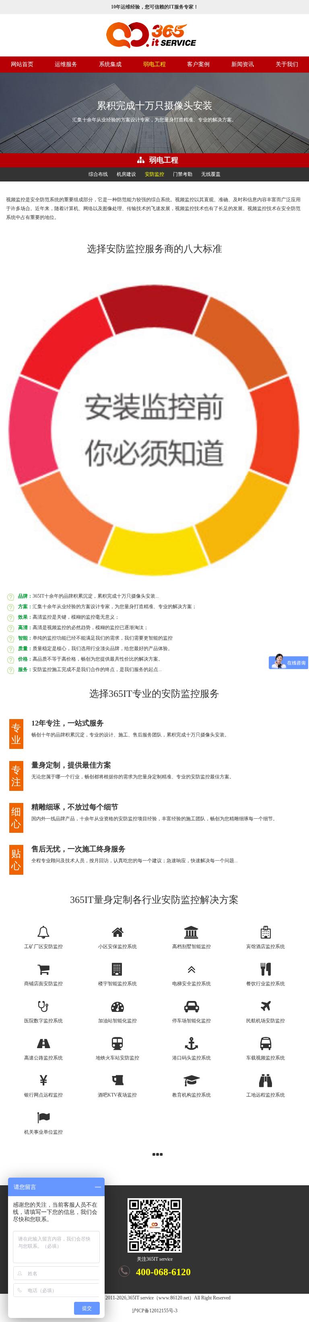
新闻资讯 (242, 64)
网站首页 (22, 64)
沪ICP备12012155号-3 (154, 1311)
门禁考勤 (182, 174)
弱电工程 (154, 64)
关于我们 (287, 64)
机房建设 (126, 174)
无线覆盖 (210, 174)
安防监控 (154, 174)
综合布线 (98, 174)
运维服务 (66, 64)
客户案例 (198, 64)
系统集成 (110, 64)
